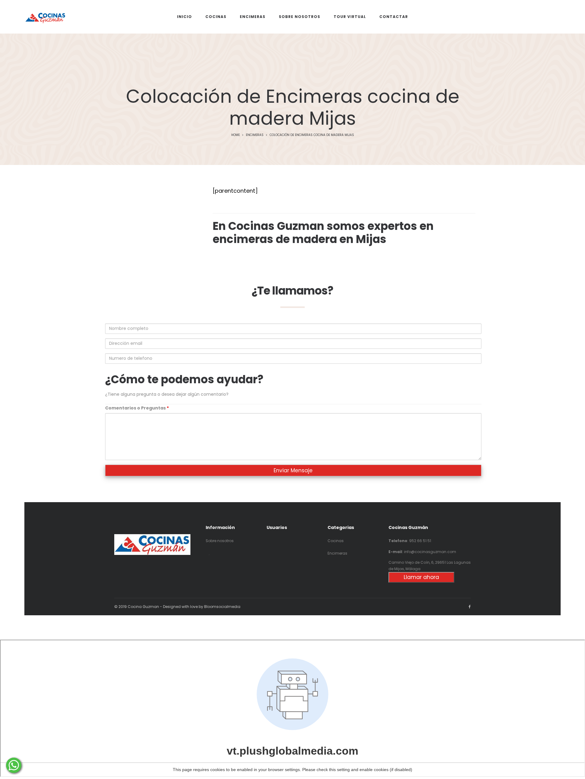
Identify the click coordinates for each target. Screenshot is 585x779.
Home (235, 135)
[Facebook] (470, 606)
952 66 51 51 (420, 540)
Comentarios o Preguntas (137, 408)
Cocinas (336, 540)
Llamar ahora (421, 577)
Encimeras (255, 135)
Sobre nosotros (220, 540)
